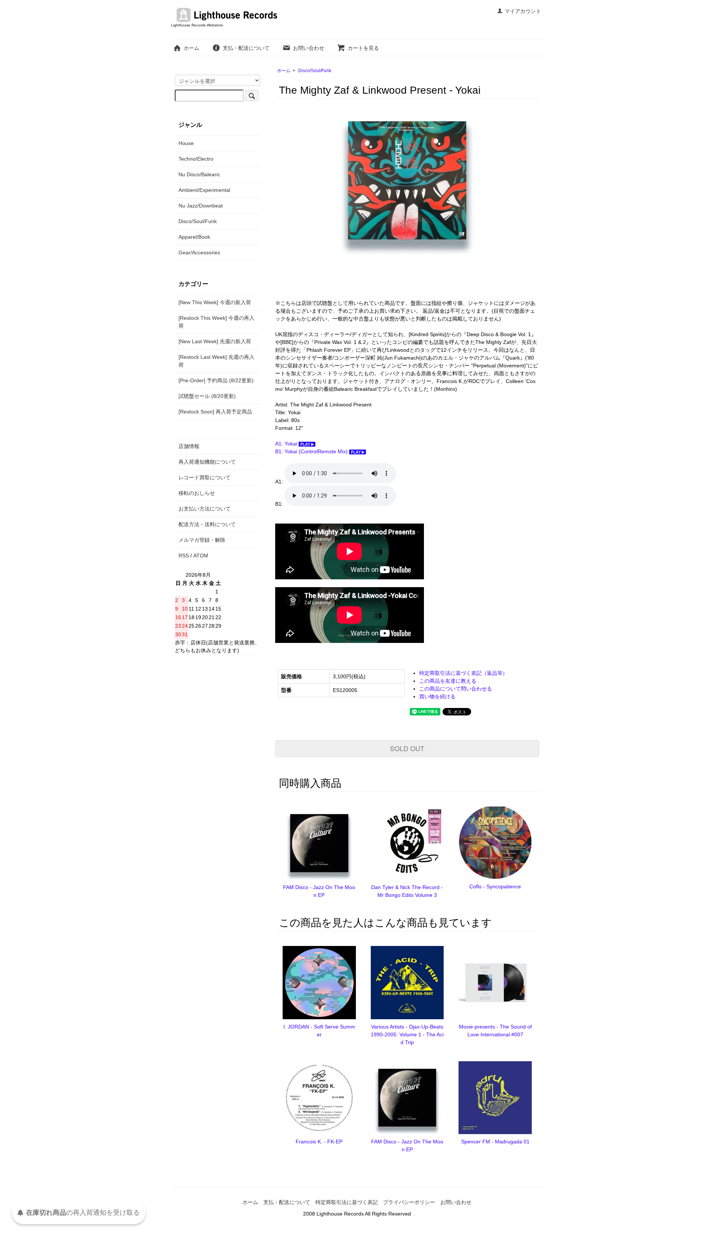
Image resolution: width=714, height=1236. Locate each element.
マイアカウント (523, 11)
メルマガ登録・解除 (201, 540)
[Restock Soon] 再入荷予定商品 (215, 412)
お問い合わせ (308, 48)
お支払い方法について (204, 509)
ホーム (191, 48)
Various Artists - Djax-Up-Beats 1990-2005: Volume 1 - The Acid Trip (407, 1034)
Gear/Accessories (199, 252)
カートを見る (363, 48)
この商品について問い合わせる (455, 689)
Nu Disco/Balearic (199, 174)
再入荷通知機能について (207, 462)
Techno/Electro (195, 159)
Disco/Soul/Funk (314, 70)
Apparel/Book (194, 237)
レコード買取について (204, 477)
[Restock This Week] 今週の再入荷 (216, 322)
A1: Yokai (287, 444)
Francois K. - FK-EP (319, 1142)
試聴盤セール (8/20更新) (207, 396)
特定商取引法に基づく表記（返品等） (463, 673)
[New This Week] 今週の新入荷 (214, 302)
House (186, 143)
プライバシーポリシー (409, 1202)
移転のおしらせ (196, 493)
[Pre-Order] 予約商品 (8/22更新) (216, 380)
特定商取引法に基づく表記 (346, 1202)
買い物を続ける (437, 696)
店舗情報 (188, 446)
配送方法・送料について (207, 524)
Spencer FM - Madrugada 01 (495, 1142)
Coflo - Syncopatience (495, 886)
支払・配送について (246, 48)
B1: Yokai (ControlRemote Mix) (312, 451)
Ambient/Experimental (204, 190)
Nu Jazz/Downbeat (200, 206)
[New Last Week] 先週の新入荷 (214, 341)
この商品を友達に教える (447, 681)
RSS (183, 556)
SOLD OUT (407, 748)
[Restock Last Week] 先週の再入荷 (216, 361)
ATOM (200, 556)
